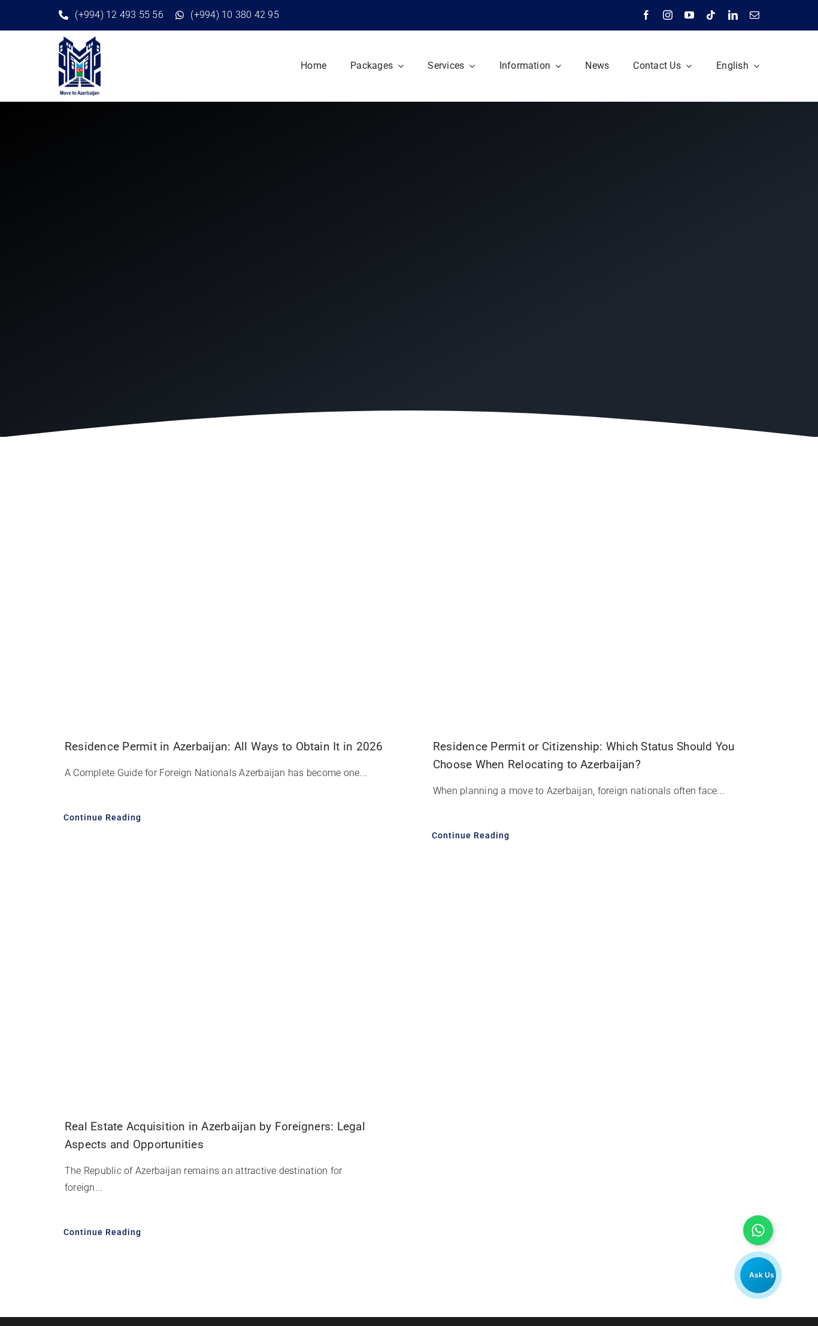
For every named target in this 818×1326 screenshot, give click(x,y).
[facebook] (646, 15)
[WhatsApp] (758, 1230)
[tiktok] (711, 15)
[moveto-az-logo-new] (80, 41)
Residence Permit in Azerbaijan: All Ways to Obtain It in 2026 (224, 746)
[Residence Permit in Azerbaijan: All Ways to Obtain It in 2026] (225, 603)
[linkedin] (733, 15)
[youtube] (689, 15)
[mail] (754, 15)
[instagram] (667, 15)
